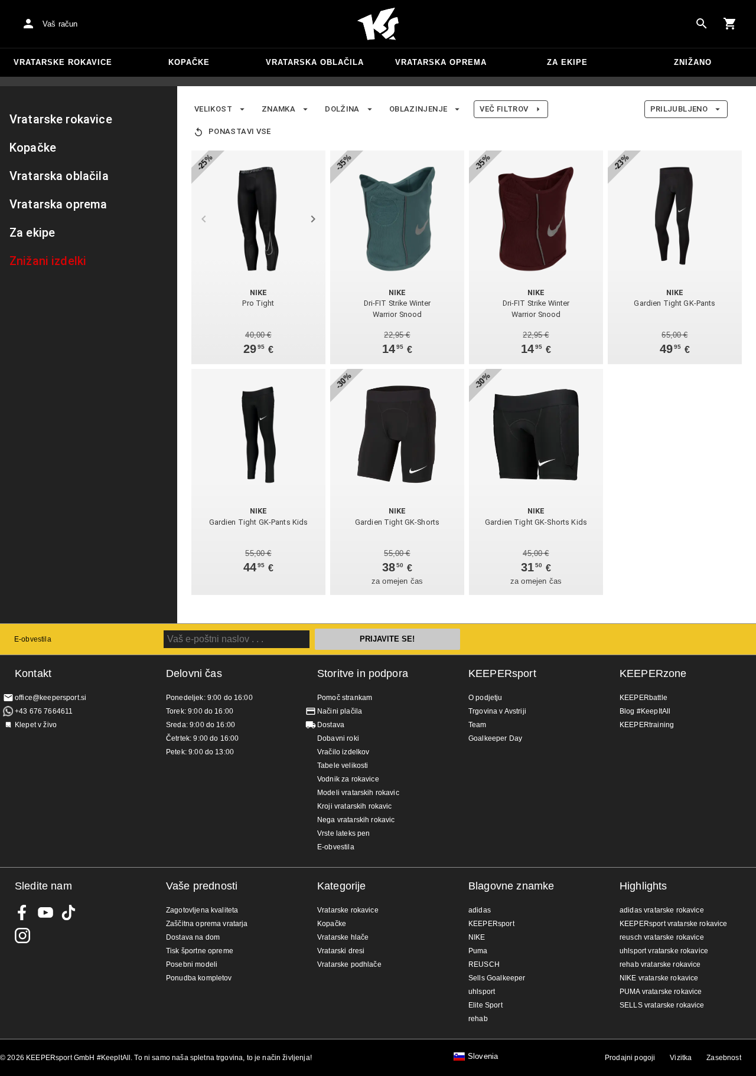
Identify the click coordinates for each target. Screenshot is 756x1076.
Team (477, 725)
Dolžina (342, 108)
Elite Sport (485, 1005)
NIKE (476, 937)
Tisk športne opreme (199, 951)
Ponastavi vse (239, 131)
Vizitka (681, 1058)
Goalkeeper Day (495, 738)
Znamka (278, 108)
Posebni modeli (191, 964)
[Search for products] (701, 23)
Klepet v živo (36, 725)
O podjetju (485, 698)
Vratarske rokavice (63, 62)
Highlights (643, 886)
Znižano (693, 62)
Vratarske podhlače (349, 964)
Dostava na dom (193, 937)
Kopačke (189, 62)
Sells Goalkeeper (496, 978)
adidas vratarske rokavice (662, 910)
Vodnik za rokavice (348, 779)
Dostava (330, 725)
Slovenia (483, 1056)
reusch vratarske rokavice (662, 937)
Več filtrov (504, 108)
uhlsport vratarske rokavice (664, 951)
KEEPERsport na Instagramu (22, 935)
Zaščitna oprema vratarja (207, 924)
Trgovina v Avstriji (497, 711)
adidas (479, 910)
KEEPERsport (502, 673)
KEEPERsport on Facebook (22, 912)
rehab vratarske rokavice (660, 964)
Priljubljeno (679, 108)
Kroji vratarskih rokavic (354, 806)
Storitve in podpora (362, 673)
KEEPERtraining (647, 725)
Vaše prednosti (201, 886)
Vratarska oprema (441, 62)
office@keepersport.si (50, 698)
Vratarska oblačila (315, 62)
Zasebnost (723, 1058)
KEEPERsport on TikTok (68, 912)
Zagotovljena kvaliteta (202, 910)
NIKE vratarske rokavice (659, 978)
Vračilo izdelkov (343, 752)
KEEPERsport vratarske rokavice (674, 924)
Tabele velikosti (342, 765)
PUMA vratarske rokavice (661, 991)
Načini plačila (339, 711)
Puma (478, 951)
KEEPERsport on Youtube (45, 912)
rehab (478, 1019)
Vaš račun (60, 23)
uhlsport (481, 991)
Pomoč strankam (344, 698)
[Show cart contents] (730, 23)
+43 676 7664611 (44, 711)
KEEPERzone (653, 673)
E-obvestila (32, 639)
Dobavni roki (338, 738)
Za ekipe (567, 62)
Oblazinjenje (418, 108)
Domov (378, 24)
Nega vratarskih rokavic (356, 820)
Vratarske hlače (343, 937)
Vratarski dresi (340, 951)
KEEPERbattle (643, 698)
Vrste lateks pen (343, 833)
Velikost (213, 108)
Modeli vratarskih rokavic (358, 793)
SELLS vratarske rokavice (662, 1005)
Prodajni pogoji (630, 1058)
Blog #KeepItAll (645, 711)
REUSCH (484, 964)
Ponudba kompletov (199, 978)
